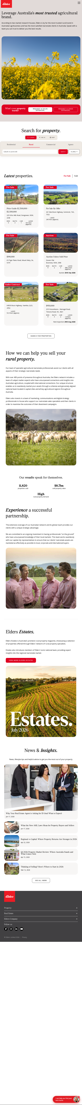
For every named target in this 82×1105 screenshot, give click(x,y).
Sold (76, 176)
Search (63, 152)
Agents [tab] (70, 144)
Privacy (24, 937)
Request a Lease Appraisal (65, 109)
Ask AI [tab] (43, 137)
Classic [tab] (31, 137)
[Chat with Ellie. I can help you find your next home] (76, 1099)
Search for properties (41, 336)
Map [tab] (53, 137)
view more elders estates (21, 660)
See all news (41, 880)
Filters (74, 152)
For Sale (67, 176)
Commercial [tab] (50, 144)
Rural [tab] (31, 144)
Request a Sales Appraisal (40, 109)
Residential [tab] (11, 144)
